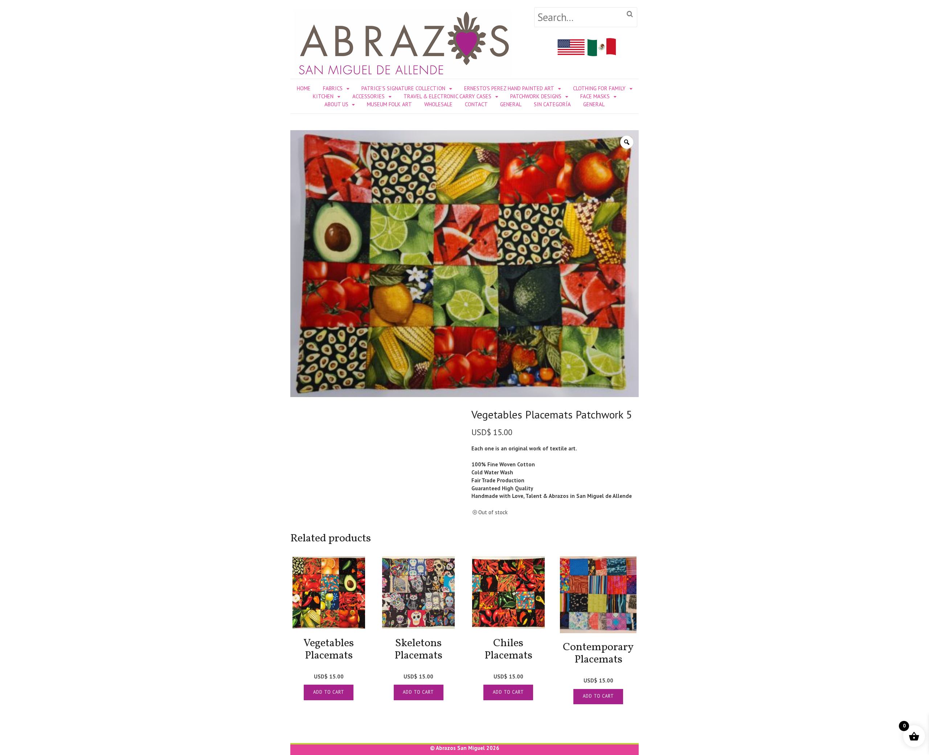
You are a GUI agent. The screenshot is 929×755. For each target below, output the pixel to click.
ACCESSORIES (368, 96)
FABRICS (333, 88)
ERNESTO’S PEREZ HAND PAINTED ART (509, 88)
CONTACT (476, 104)
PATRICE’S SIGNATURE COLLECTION (403, 88)
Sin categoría (552, 104)
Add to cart (328, 692)
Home (304, 88)
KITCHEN (323, 96)
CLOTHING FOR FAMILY (599, 88)
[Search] (630, 14)
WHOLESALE (438, 104)
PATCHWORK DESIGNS (535, 96)
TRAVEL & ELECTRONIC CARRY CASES (447, 96)
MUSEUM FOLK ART (389, 104)
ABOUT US (336, 104)
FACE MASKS (595, 96)
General (510, 104)
